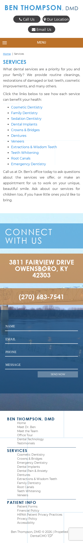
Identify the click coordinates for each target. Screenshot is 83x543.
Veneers (17, 141)
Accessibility (26, 523)
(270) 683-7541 (41, 296)
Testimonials (26, 443)
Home (7, 53)
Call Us (28, 19)
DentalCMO (39, 536)
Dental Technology (30, 439)
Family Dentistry (24, 113)
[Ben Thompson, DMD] (41, 8)
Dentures (18, 136)
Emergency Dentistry (28, 164)
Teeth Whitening (25, 153)
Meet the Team (27, 431)
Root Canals (20, 158)
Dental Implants (24, 124)
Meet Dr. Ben (26, 427)
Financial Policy (28, 510)
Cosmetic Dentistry (27, 107)
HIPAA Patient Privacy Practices (39, 514)
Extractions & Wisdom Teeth (34, 147)
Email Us (43, 29)
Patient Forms (27, 506)
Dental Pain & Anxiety (32, 471)
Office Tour (25, 435)
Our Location (57, 19)
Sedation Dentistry (26, 119)
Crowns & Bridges (25, 130)
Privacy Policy (27, 519)
